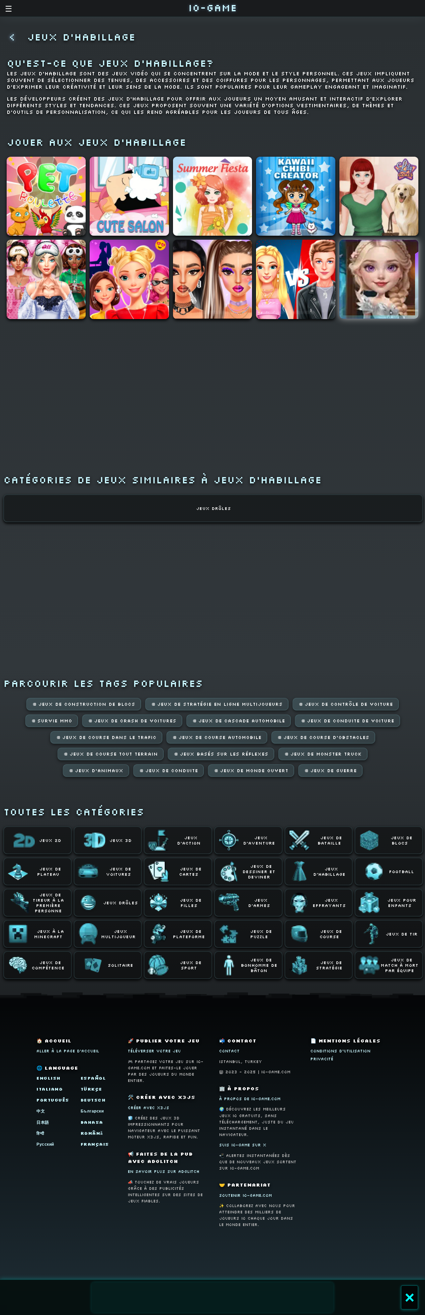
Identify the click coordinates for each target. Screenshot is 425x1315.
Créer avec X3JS (148, 1107)
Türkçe (91, 1089)
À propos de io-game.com (250, 1098)
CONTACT (229, 1050)
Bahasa (92, 1122)
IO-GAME (212, 7)
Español (93, 1078)
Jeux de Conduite (168, 771)
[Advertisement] (212, 1297)
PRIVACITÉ (321, 1058)
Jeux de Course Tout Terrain (110, 754)
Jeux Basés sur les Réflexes (221, 754)
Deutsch (93, 1100)
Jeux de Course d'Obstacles (323, 737)
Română (92, 1133)
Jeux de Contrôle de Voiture (345, 704)
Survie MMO (51, 721)
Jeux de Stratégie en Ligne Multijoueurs (217, 704)
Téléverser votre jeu (154, 1050)
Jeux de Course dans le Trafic (106, 737)
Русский (45, 1144)
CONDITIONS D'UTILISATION (340, 1050)
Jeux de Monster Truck (323, 754)
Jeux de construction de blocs (83, 704)
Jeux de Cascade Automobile (238, 721)
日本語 (43, 1122)
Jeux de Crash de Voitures (132, 721)
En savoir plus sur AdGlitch (164, 1171)
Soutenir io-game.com (245, 1195)
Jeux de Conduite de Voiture (347, 721)
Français (95, 1144)
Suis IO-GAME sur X (242, 1144)
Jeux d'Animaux (96, 771)
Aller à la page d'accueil (68, 1050)
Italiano (50, 1089)
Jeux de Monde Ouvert (251, 771)
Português (53, 1100)
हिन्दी (40, 1133)
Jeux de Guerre (330, 771)
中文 (41, 1111)
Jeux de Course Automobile (216, 737)
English (49, 1078)
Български (92, 1111)
